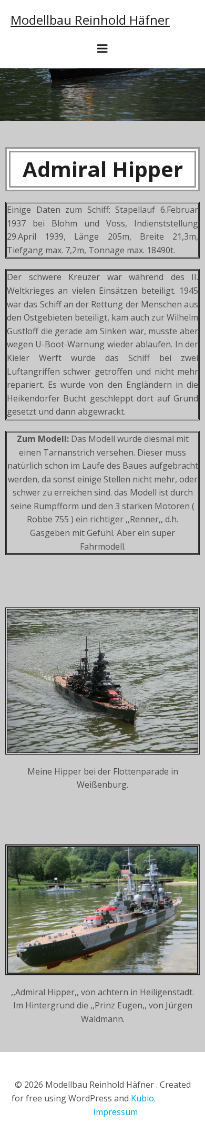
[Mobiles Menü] (102, 49)
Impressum (115, 1112)
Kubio (142, 1098)
